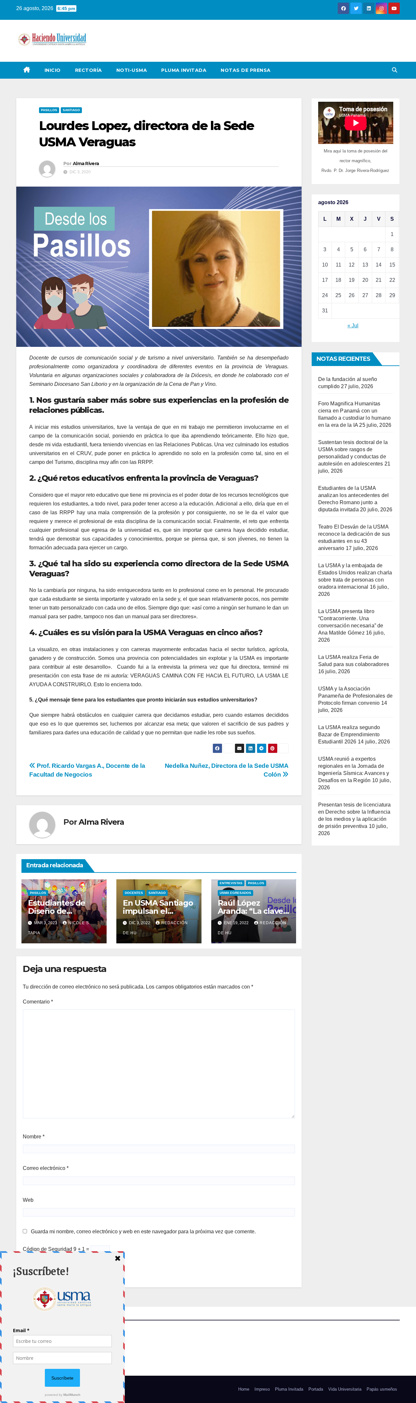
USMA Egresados (235, 893)
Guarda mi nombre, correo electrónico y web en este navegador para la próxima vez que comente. (143, 1231)
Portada (315, 1389)
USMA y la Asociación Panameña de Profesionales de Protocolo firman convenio (355, 696)
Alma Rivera (86, 163)
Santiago (71, 110)
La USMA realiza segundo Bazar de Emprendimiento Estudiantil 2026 (349, 734)
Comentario (38, 1001)
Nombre (34, 1136)
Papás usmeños (382, 1389)
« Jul (352, 325)
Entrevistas (231, 883)
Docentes (134, 893)
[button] (394, 70)
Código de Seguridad (47, 1249)
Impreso (262, 1389)
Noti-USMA (131, 70)
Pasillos (49, 110)
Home (243, 1389)
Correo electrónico (46, 1168)
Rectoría (88, 70)
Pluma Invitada (183, 70)
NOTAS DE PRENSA (246, 70)
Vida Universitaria (344, 1389)
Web (28, 1200)
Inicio (53, 70)
